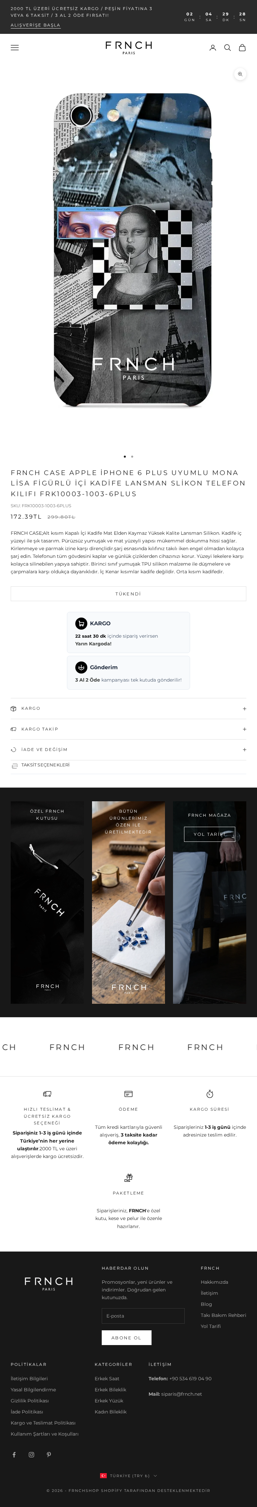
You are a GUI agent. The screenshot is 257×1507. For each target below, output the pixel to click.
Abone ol (126, 1337)
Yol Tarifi (211, 1326)
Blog (206, 1304)
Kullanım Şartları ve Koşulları (45, 1434)
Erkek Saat (107, 1379)
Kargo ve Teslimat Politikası (43, 1423)
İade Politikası (27, 1412)
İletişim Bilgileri (29, 1379)
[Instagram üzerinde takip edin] (31, 1454)
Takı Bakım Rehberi (223, 1315)
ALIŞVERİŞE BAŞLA (36, 24)
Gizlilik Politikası (30, 1401)
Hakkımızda (214, 1282)
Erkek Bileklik (110, 1390)
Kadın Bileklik (110, 1412)
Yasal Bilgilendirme (33, 1390)
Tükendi (128, 593)
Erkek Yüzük (109, 1401)
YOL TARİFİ (209, 834)
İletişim (209, 1293)
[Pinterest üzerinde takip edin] (49, 1454)
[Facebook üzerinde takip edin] (14, 1454)
